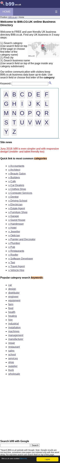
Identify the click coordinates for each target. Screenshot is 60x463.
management (15, 335)
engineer (13, 296)
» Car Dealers (16, 185)
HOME (7, 11)
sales (11, 350)
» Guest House (16, 220)
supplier (12, 366)
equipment (14, 300)
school (12, 354)
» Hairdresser (16, 223)
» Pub (11, 247)
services (13, 358)
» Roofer (13, 254)
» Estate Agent (16, 208)
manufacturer (15, 339)
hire (10, 319)
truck (11, 370)
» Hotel (12, 227)
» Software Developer (20, 258)
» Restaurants (16, 251)
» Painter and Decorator (21, 239)
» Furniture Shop (17, 212)
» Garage (13, 216)
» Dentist (13, 196)
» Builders (14, 177)
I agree (47, 459)
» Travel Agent (16, 266)
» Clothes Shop (17, 189)
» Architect (14, 169)
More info (23, 458)
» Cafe (12, 181)
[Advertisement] (30, 408)
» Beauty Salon (17, 173)
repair (11, 343)
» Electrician (15, 204)
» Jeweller (14, 231)
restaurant (14, 346)
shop (11, 362)
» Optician (14, 235)
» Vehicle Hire (16, 270)
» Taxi (11, 262)
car (10, 285)
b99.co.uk (12, 17)
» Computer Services (20, 193)
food (10, 308)
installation (14, 327)
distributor (14, 292)
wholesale (14, 374)
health (11, 312)
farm (10, 304)
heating (12, 316)
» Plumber (14, 243)
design (12, 289)
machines (13, 331)
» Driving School (17, 200)
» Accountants (16, 166)
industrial (13, 323)
